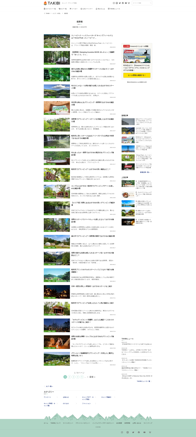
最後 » (92, 377)
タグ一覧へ (49, 386)
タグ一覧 (64, 9)
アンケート (47, 397)
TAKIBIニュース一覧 (143, 381)
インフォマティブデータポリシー (103, 423)
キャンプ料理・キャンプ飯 (49, 404)
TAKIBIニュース (115, 9)
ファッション (86, 403)
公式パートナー (88, 9)
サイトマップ (148, 423)
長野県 (66, 13)
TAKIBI (48, 13)
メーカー (74, 9)
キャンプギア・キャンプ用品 (88, 398)
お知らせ (66, 397)
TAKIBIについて (56, 423)
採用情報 (127, 423)
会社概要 (119, 423)
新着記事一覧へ (145, 172)
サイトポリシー (68, 423)
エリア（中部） (57, 13)
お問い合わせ (137, 423)
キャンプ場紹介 (106, 397)
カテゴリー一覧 (51, 9)
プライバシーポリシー (83, 423)
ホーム (46, 423)
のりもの (66, 403)
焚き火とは (101, 9)
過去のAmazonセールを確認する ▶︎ (137, 82)
